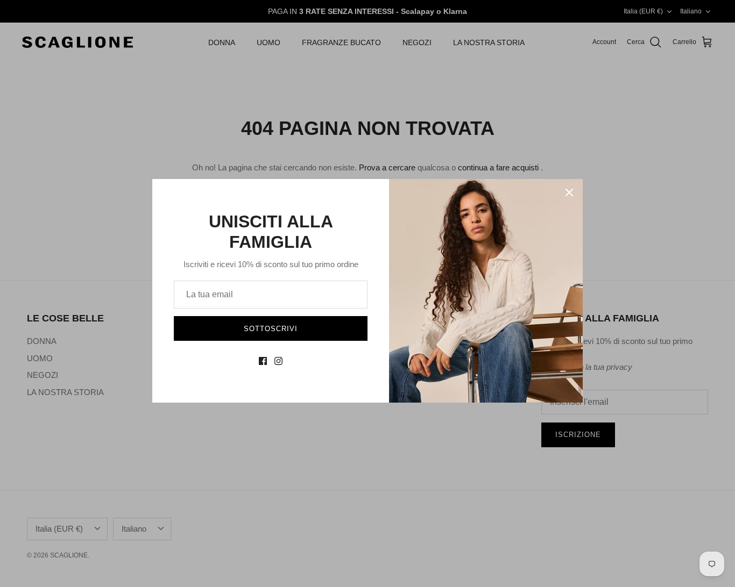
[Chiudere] (569, 192)
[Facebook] (263, 361)
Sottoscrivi (271, 329)
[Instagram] (278, 361)
